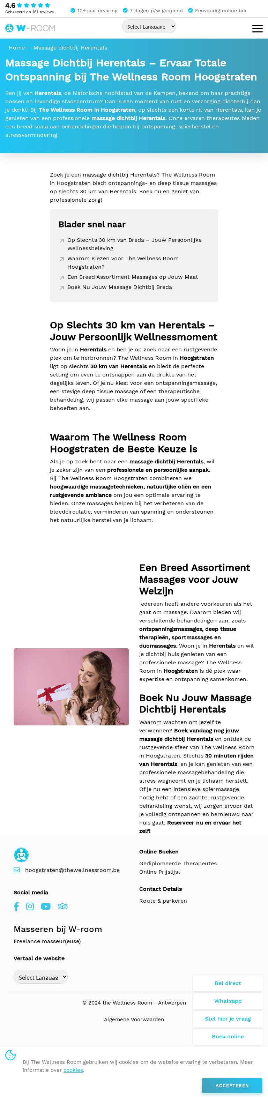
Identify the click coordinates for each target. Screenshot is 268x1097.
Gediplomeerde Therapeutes (178, 863)
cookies (73, 1070)
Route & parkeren (163, 900)
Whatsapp (228, 1001)
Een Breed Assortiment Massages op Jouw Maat (132, 277)
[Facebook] (16, 906)
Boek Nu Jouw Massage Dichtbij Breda (119, 287)
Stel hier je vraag (228, 1018)
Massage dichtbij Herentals (70, 47)
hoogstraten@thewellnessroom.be (72, 870)
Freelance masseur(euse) (47, 941)
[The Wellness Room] (30, 26)
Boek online (228, 1036)
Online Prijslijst (159, 871)
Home (17, 47)
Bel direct (228, 983)
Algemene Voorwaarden (134, 1019)
